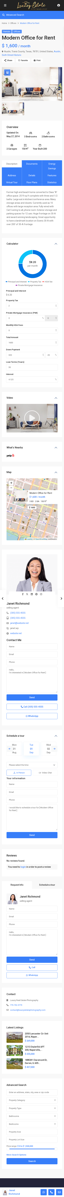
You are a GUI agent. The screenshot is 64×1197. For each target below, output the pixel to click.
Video (10, 397)
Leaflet (29, 539)
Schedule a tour (15, 735)
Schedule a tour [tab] (47, 885)
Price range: (12, 1146)
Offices (13, 23)
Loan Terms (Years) (15, 362)
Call (33, 707)
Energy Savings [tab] (52, 166)
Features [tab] (52, 175)
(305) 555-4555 (17, 613)
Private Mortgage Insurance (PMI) (22, 313)
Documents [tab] (32, 164)
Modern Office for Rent (41, 493)
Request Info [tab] (17, 885)
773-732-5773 (16, 1005)
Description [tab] (11, 164)
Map (9, 472)
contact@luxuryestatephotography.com (28, 1010)
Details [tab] (32, 175)
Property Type (15, 1108)
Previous (10, 749)
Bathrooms (14, 1116)
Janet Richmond (18, 603)
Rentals (6, 31)
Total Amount (12, 337)
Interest (9, 374)
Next (54, 749)
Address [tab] (12, 175)
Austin (57, 51)
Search (32, 1161)
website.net (16, 633)
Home (4, 23)
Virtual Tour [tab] (12, 182)
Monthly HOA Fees (14, 325)
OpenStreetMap (41, 539)
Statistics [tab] (52, 182)
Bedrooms (13, 1124)
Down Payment (13, 349)
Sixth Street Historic (11, 55)
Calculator (12, 243)
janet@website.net (19, 623)
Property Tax (12, 300)
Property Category (17, 1100)
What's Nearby (15, 447)
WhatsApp (33, 716)
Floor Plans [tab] (32, 182)
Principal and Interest (16, 291)
